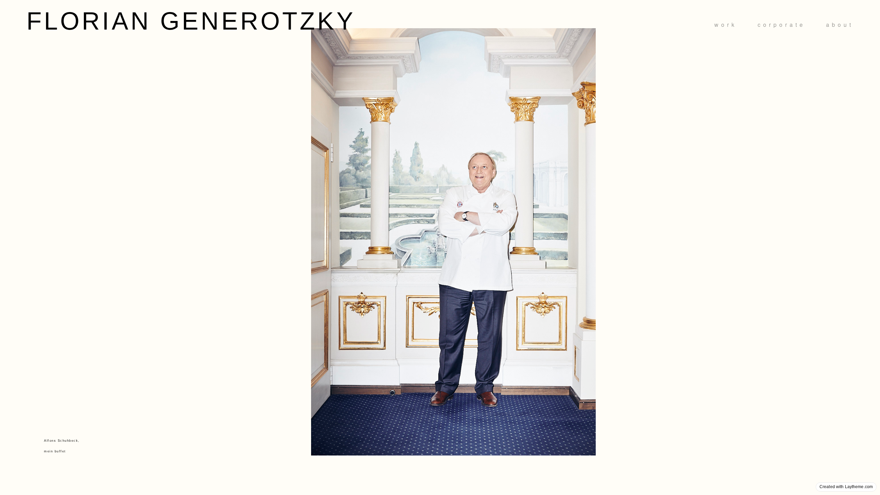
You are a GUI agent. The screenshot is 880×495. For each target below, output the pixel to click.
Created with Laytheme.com (846, 486)
